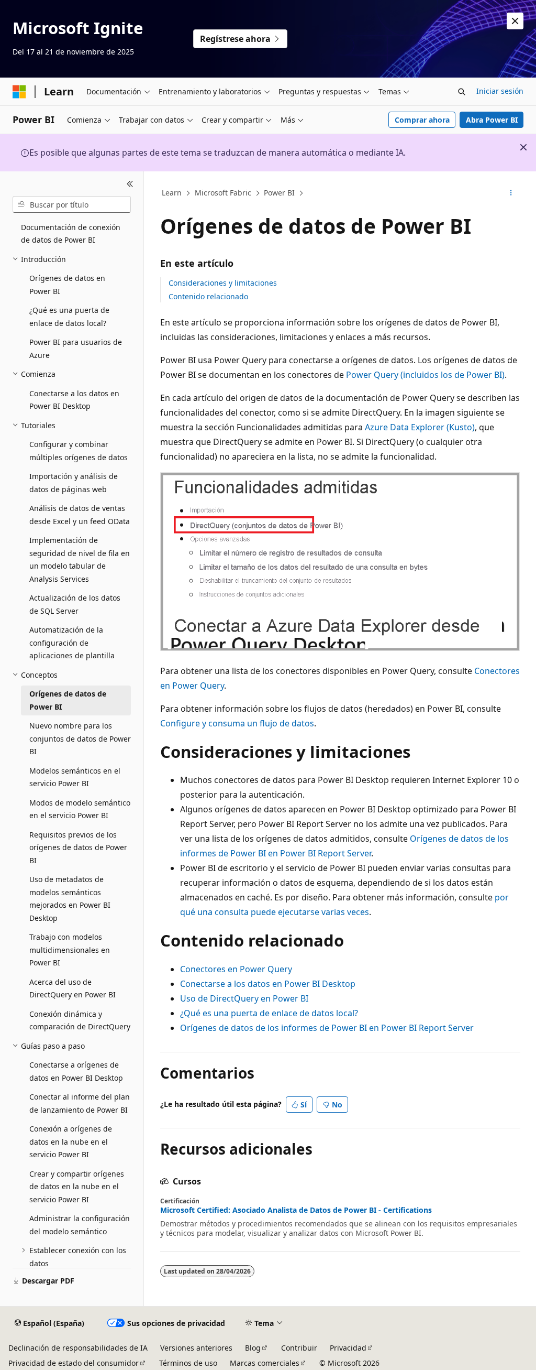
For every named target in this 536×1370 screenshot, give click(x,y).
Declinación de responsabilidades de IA (78, 1348)
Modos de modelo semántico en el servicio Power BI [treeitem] (79, 809)
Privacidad (348, 1348)
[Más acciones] (510, 193)
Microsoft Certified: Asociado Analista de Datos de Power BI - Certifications (296, 1210)
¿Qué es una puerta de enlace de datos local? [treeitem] (69, 316)
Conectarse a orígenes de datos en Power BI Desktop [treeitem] (76, 1071)
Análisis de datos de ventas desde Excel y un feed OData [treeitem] (79, 514)
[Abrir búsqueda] (461, 91)
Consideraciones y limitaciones (223, 283)
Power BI (279, 193)
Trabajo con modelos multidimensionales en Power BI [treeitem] (69, 949)
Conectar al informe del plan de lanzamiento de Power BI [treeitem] (79, 1103)
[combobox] (72, 204)
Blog (253, 1348)
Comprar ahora (422, 120)
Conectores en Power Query (236, 969)
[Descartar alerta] (515, 21)
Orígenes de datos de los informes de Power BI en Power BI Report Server (327, 1028)
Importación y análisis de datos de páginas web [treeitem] (73, 482)
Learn (172, 193)
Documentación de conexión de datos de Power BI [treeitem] (70, 233)
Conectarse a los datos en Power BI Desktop (267, 984)
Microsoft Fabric (223, 193)
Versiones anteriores (196, 1348)
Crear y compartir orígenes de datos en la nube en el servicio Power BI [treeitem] (76, 1186)
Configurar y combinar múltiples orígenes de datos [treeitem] (78, 450)
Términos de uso (188, 1363)
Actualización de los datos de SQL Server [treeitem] (74, 604)
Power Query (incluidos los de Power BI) (425, 374)
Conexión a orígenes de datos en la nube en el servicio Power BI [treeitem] (70, 1141)
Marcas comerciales (264, 1363)
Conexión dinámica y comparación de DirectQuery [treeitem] (79, 1020)
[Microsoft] (19, 92)
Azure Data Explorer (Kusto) (420, 427)
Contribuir (299, 1348)
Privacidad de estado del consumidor (73, 1363)
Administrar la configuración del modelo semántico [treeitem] (79, 1224)
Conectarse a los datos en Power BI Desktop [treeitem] (74, 399)
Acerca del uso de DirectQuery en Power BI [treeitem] (72, 988)
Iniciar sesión (499, 91)
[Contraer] (130, 184)
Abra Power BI (492, 120)
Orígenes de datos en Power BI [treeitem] (67, 284)
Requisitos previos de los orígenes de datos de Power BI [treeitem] (78, 847)
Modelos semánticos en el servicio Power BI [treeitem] (74, 777)
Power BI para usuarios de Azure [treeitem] (75, 348)
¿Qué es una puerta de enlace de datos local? (269, 1013)
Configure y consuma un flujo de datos (237, 723)
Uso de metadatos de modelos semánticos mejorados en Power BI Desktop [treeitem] (69, 898)
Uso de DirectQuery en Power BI (244, 998)
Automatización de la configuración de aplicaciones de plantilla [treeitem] (72, 642)
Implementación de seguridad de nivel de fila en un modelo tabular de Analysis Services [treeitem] (79, 559)
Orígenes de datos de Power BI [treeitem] (67, 700)
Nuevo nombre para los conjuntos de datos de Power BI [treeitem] (80, 738)
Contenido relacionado (208, 296)
